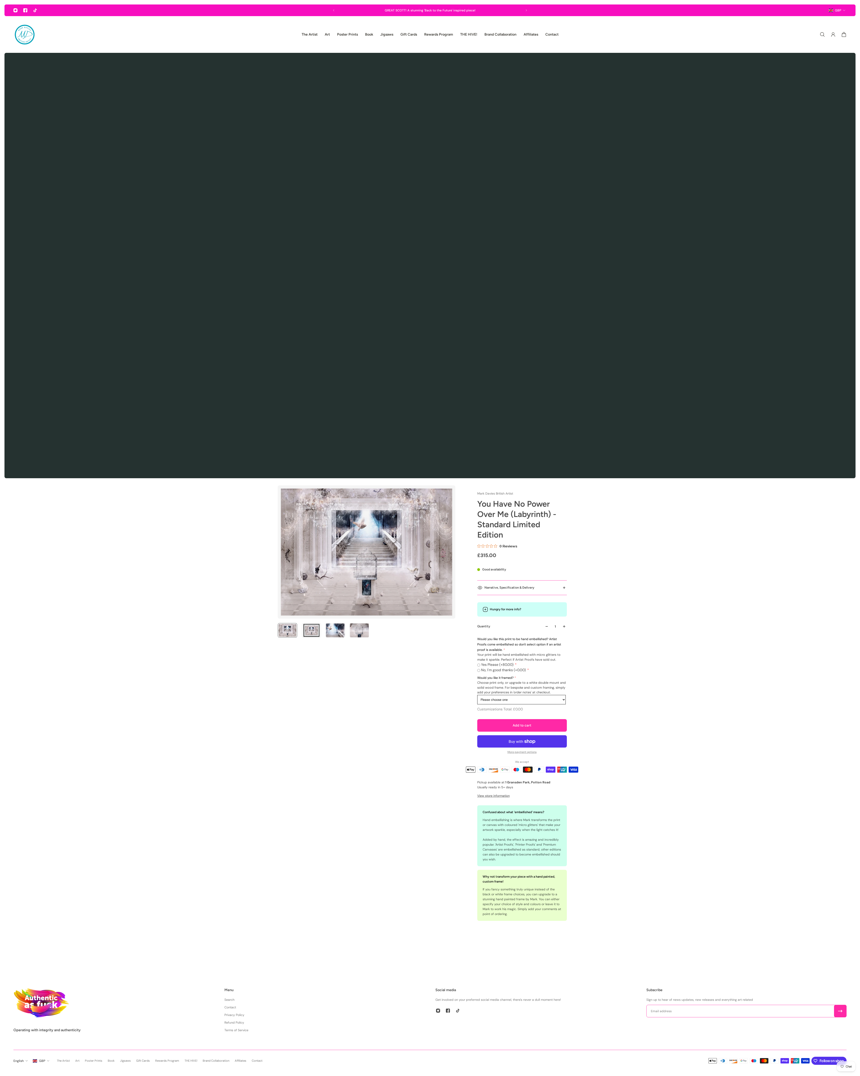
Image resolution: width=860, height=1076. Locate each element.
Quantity (483, 626)
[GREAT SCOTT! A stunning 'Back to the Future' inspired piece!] (430, 10)
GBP (838, 10)
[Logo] (24, 34)
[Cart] (843, 34)
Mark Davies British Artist (495, 493)
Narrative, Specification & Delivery (509, 587)
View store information (493, 796)
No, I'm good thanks (503, 670)
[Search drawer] (822, 34)
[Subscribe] (840, 1011)
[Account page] (833, 34)
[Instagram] (15, 10)
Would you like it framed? (495, 678)
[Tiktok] (35, 10)
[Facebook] (25, 10)
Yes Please (497, 664)
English (18, 1061)
